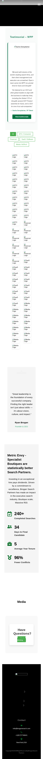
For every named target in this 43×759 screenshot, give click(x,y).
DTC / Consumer (25, 134)
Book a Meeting (21, 639)
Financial (13, 139)
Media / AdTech (21, 144)
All (13, 134)
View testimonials (21, 117)
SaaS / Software (27, 139)
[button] (39, 4)
